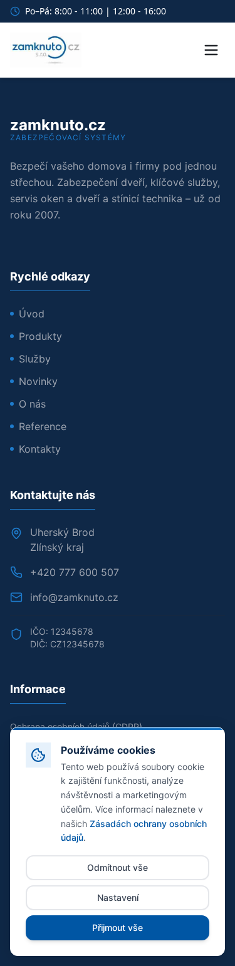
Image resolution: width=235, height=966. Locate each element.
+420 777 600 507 (74, 572)
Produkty (40, 336)
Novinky (38, 381)
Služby (35, 358)
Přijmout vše (117, 927)
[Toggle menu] (211, 50)
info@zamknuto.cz (74, 597)
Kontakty (40, 449)
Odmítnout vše (117, 867)
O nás (32, 404)
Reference (42, 426)
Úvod (31, 313)
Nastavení (117, 897)
